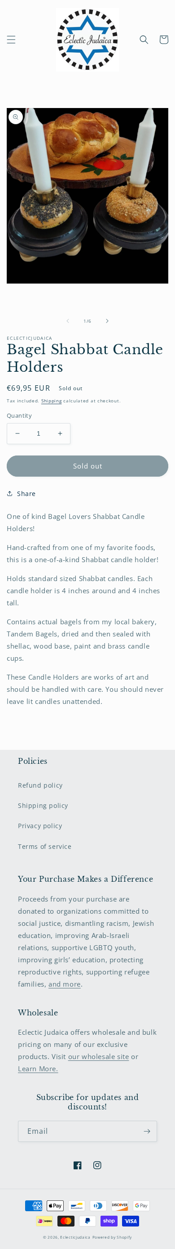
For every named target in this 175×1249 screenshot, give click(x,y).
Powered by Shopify (112, 1237)
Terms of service (45, 846)
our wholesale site (98, 1056)
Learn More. (38, 1068)
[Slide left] (68, 321)
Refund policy (40, 785)
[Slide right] (107, 321)
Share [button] (26, 493)
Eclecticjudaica (75, 1237)
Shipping (51, 400)
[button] (11, 40)
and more (64, 983)
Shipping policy (43, 805)
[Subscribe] (147, 1131)
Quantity (19, 415)
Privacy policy (40, 825)
